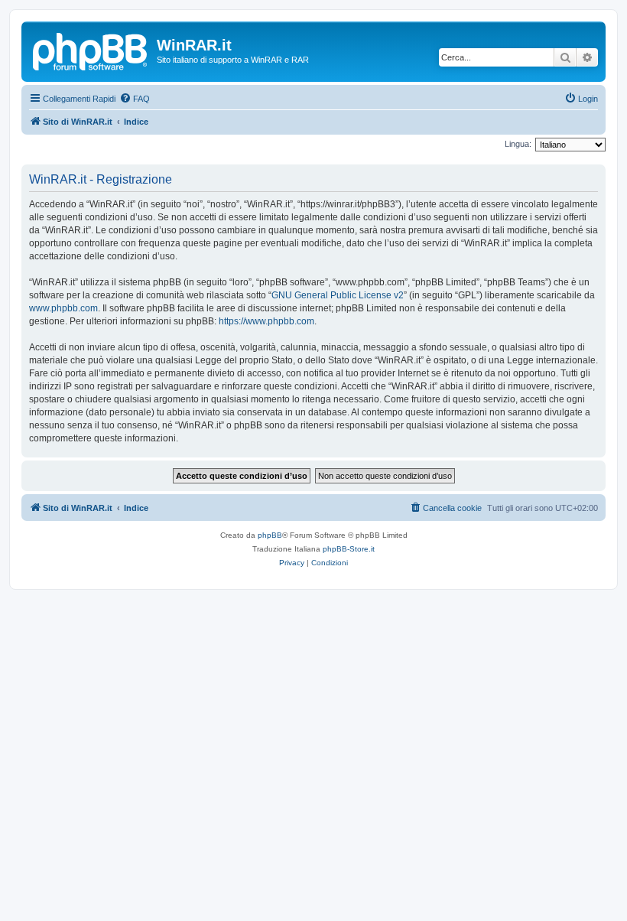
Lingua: (518, 143)
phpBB (270, 535)
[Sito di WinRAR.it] (91, 49)
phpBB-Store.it (349, 549)
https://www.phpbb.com (266, 321)
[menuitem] (134, 98)
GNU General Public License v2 (337, 295)
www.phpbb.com (63, 308)
